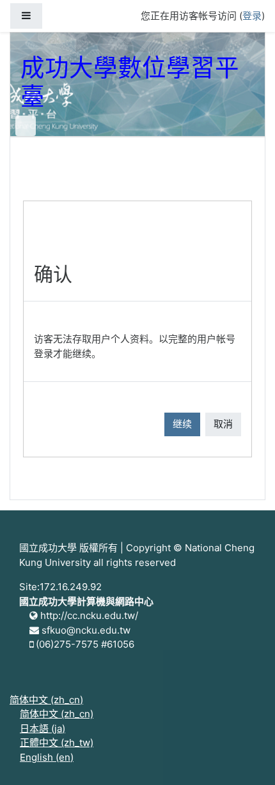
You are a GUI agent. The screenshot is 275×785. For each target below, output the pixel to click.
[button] (246, 757)
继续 (182, 424)
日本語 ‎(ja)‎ (42, 728)
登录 (252, 16)
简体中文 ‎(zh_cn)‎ (46, 700)
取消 (223, 424)
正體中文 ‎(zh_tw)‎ (56, 742)
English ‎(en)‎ (47, 757)
